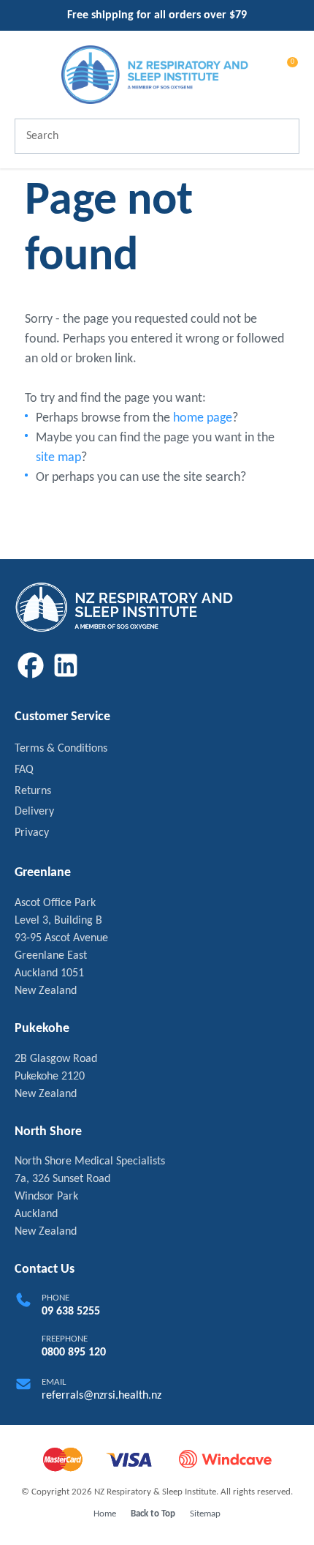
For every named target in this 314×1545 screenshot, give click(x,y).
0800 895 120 (74, 1352)
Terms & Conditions (61, 749)
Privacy (32, 833)
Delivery (34, 812)
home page (202, 418)
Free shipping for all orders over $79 (157, 15)
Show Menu (23, 73)
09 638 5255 (71, 1311)
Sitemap (205, 1514)
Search (281, 136)
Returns (33, 791)
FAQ (24, 770)
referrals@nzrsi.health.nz (101, 1396)
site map (58, 458)
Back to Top (153, 1514)
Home (104, 1514)
